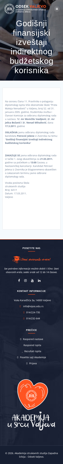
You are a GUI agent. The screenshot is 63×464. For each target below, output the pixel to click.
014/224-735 (33, 312)
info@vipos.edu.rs (33, 306)
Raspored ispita (32, 345)
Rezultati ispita (32, 351)
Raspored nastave (33, 339)
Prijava (33, 363)
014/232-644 (33, 318)
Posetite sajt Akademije (33, 357)
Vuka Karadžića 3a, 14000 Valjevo (32, 300)
